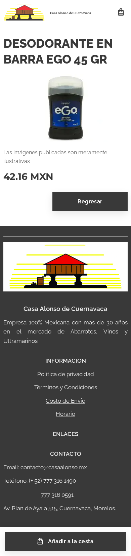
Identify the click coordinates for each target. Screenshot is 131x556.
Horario (65, 413)
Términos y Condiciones (65, 387)
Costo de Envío (65, 400)
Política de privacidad (65, 374)
